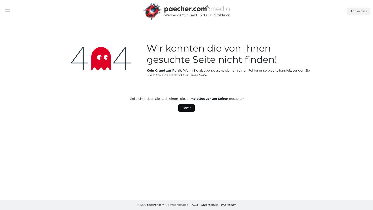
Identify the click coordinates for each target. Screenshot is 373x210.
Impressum (229, 204)
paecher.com (156, 204)
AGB (195, 204)
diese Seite (198, 75)
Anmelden (358, 11)
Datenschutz (209, 204)
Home (186, 108)
